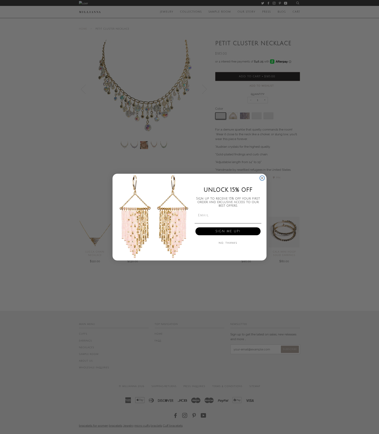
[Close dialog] (262, 178)
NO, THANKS (228, 243)
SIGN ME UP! (228, 231)
